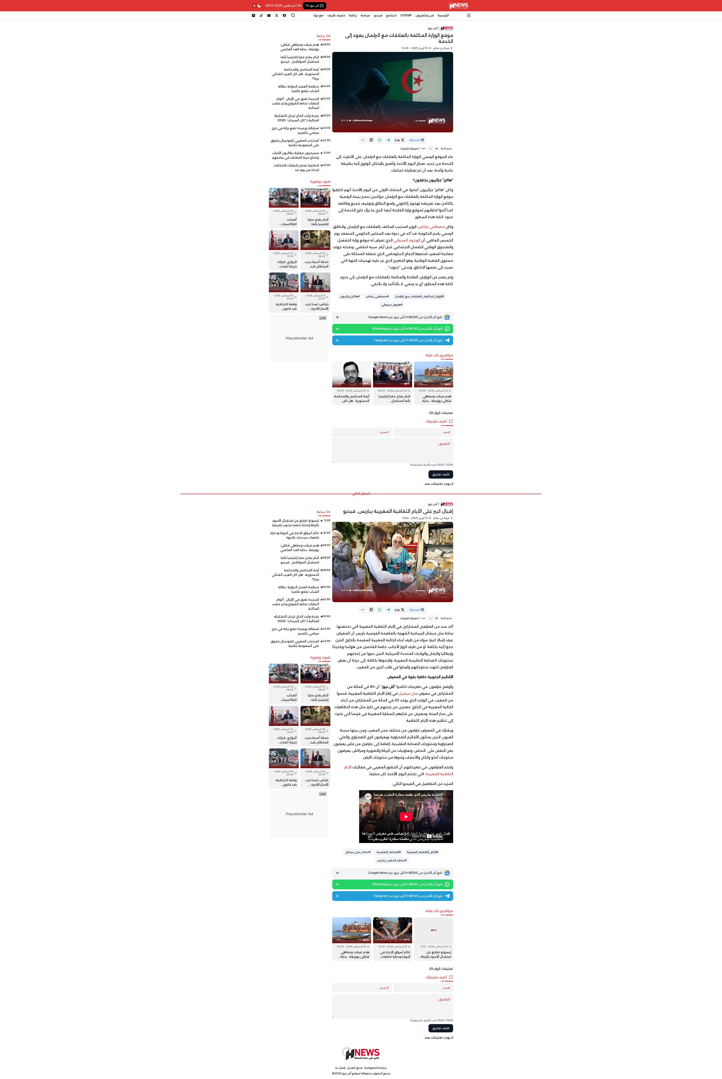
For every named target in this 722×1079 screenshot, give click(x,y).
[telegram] (388, 140)
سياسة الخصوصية (375, 1067)
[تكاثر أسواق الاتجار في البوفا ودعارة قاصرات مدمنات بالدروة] (392, 939)
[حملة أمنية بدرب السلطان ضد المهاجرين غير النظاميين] (315, 250)
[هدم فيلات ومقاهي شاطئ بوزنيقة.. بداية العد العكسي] (433, 383)
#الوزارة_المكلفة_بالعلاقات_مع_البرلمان (419, 296)
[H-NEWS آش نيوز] (458, 5)
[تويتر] (276, 15)
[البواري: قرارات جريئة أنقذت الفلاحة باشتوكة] (284, 250)
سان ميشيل (408, 693)
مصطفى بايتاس (431, 227)
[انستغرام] (253, 15)
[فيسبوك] (284, 15)
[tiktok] (261, 15)
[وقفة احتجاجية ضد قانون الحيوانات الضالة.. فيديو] (284, 292)
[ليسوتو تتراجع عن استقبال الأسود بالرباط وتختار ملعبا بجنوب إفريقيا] (433, 939)
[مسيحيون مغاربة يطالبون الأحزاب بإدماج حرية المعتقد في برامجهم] (299, 156)
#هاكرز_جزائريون (350, 296)
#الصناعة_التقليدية (389, 852)
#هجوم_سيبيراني (391, 304)
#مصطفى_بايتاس (377, 296)
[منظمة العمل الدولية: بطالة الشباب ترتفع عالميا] (299, 90)
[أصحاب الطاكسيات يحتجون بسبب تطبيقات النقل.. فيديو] (284, 208)
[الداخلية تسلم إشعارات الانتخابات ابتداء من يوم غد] (299, 169)
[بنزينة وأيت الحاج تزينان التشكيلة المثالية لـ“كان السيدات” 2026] (299, 119)
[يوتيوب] (268, 15)
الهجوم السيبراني (407, 240)
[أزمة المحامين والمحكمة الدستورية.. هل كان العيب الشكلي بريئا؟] (351, 383)
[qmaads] (361, 1053)
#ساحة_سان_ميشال (358, 852)
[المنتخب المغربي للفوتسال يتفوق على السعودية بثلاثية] (299, 144)
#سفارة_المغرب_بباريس (392, 860)
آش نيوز (432, 28)
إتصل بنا (340, 1067)
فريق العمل (354, 1067)
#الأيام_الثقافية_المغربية (422, 852)
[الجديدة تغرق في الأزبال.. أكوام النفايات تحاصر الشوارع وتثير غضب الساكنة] (299, 104)
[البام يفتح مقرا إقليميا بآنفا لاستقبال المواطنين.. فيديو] (392, 383)
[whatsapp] (380, 140)
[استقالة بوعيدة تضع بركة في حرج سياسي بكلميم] (299, 132)
